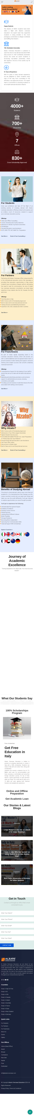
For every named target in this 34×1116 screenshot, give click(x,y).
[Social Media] (30, 1112)
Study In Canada (5, 997)
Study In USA (4, 994)
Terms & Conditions (15, 1088)
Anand (3, 1049)
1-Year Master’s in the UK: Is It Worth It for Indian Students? (17, 831)
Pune (2, 1063)
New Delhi (4, 1057)
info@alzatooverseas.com (8, 1073)
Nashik (3, 1060)
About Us (3, 1031)
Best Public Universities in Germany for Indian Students (17, 879)
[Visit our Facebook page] (2, 980)
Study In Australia (6, 1003)
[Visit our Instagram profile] (4, 980)
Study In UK (4, 991)
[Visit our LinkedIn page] (7, 980)
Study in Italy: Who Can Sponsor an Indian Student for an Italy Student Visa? (17, 854)
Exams (3, 1034)
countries (17, 823)
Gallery (3, 1037)
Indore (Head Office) (7, 1046)
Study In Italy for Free (7, 988)
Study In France (5, 1006)
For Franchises (5, 1029)
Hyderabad (4, 1066)
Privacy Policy (5, 1088)
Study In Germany (6, 1014)
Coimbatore (4, 1055)
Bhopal (3, 1052)
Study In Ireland (5, 1000)
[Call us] (32, 1042)
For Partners (4, 1026)
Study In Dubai (5, 1008)
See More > (4, 388)
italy (20, 845)
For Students (4, 1023)
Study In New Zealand (7, 1011)
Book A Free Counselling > (18, 236)
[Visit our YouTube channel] (6, 980)
